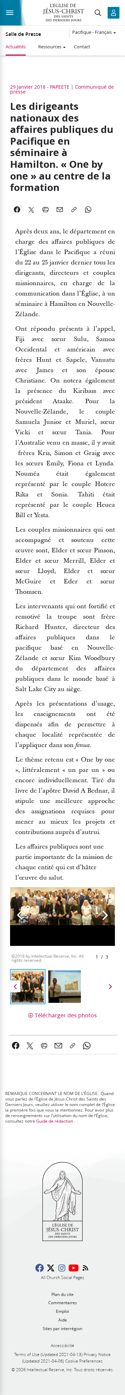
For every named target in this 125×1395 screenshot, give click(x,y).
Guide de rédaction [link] (54, 1121)
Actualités (16, 46)
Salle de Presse (23, 34)
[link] (16, 1046)
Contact (82, 46)
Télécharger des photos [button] (66, 1015)
